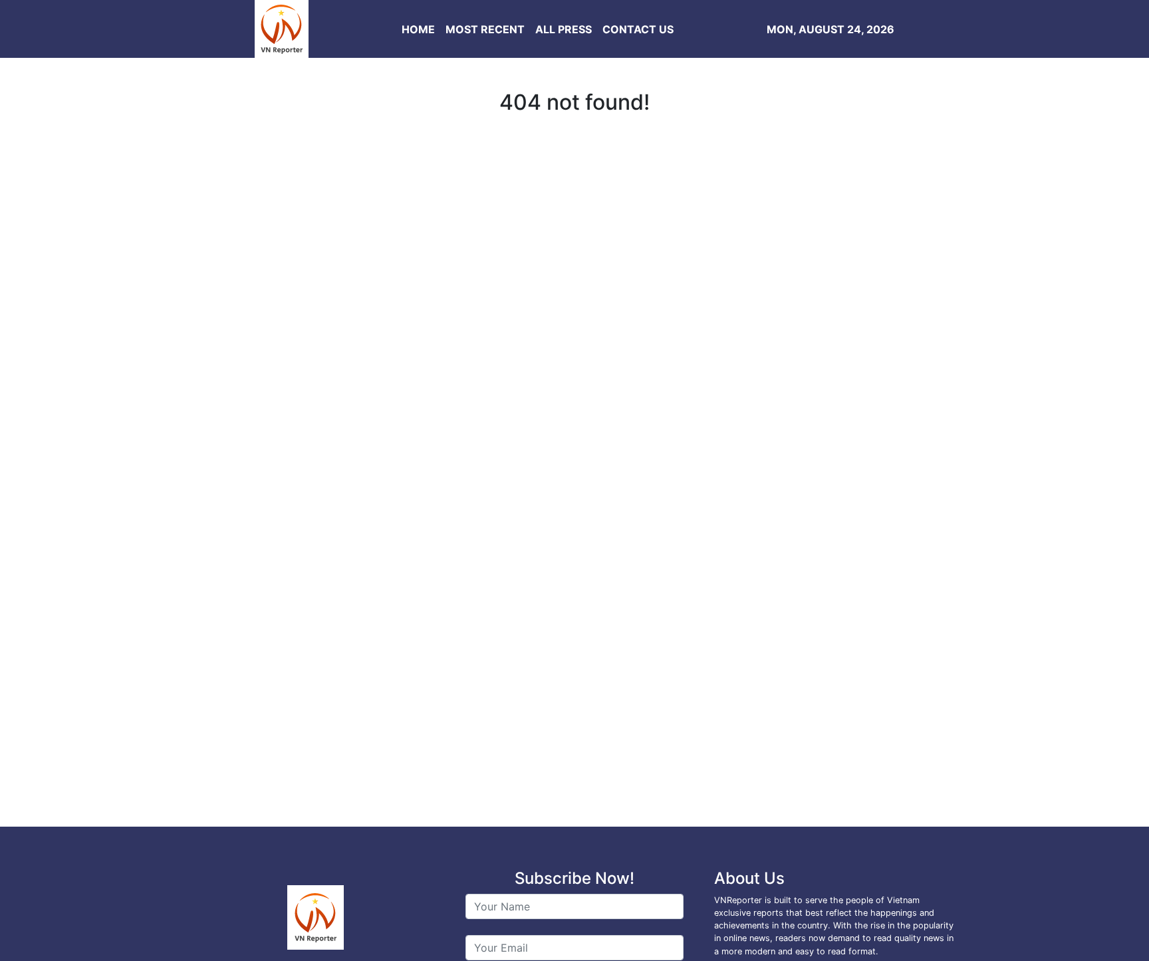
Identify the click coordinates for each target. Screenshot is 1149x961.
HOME (418, 29)
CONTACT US (638, 29)
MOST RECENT (485, 29)
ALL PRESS (563, 29)
